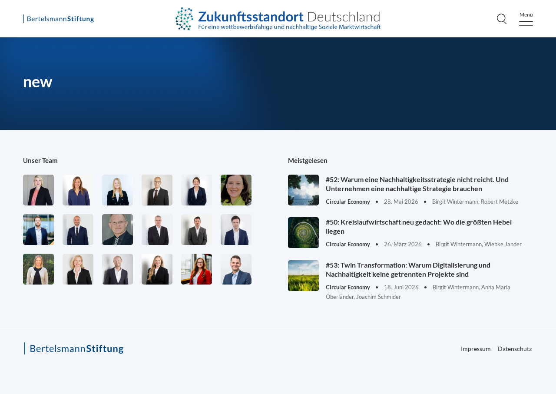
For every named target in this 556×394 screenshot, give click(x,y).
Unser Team (40, 160)
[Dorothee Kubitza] (236, 190)
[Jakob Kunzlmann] (38, 229)
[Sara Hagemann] (196, 190)
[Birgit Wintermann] (196, 269)
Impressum (476, 348)
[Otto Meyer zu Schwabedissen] (78, 229)
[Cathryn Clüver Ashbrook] (38, 190)
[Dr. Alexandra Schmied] (78, 269)
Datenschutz (515, 348)
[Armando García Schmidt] (157, 190)
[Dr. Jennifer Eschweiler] (78, 190)
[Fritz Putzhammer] (236, 229)
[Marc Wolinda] (236, 269)
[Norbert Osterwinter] (117, 229)
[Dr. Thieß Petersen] (157, 229)
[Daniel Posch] (196, 229)
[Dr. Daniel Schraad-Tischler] (117, 269)
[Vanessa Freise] (117, 190)
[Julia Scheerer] (38, 269)
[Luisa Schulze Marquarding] (157, 269)
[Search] (501, 18)
